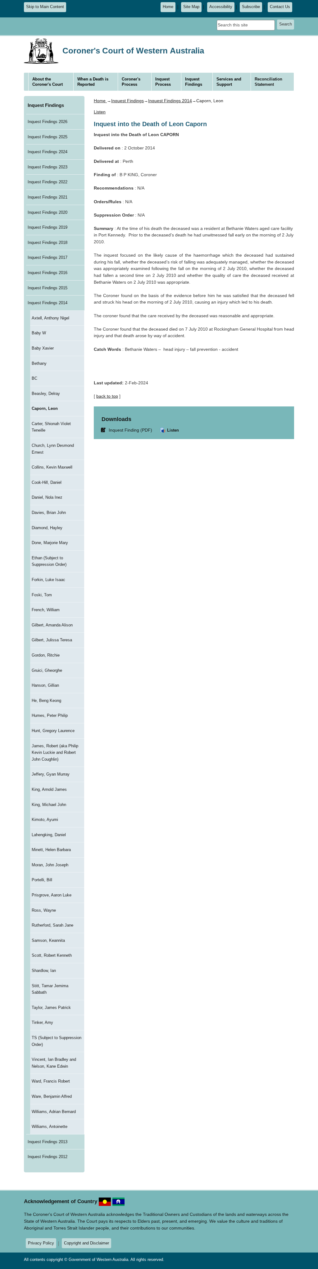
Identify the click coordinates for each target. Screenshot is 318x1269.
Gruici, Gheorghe (47, 670)
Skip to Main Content (45, 7)
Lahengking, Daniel (49, 834)
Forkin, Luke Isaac (48, 579)
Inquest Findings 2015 (47, 288)
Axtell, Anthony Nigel (50, 318)
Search (285, 24)
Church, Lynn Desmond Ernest (53, 449)
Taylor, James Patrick (51, 1007)
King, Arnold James (49, 789)
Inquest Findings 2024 (47, 151)
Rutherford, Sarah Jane (52, 925)
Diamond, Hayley (47, 527)
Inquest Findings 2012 (47, 1156)
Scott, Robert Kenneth (52, 955)
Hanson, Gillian (45, 685)
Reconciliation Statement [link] (268, 82)
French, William (46, 609)
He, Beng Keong (46, 700)
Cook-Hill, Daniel (46, 482)
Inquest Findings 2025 (47, 137)
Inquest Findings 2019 (47, 227)
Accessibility (220, 7)
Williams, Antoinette (49, 1126)
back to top (107, 396)
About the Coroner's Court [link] (47, 82)
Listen (172, 430)
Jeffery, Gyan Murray (51, 774)
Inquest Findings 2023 (47, 167)
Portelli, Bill (42, 879)
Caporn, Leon (45, 408)
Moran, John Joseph (50, 865)
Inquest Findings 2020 (47, 212)
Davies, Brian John (49, 512)
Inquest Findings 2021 (47, 197)
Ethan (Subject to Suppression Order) (49, 561)
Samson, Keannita (48, 940)
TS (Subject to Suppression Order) (56, 1041)
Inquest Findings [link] (193, 82)
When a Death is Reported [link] (92, 82)
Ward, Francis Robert (51, 1081)
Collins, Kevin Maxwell (52, 467)
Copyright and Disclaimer (86, 1243)
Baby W (39, 333)
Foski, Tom (42, 595)
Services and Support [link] (228, 82)
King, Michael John (49, 804)
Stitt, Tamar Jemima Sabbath (50, 989)
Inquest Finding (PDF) (127, 430)
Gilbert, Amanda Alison (52, 625)
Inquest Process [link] (163, 82)
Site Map (191, 7)
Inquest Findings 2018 (47, 242)
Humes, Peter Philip (50, 715)
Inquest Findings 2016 (47, 272)
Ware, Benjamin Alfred (52, 1096)
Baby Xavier (43, 348)
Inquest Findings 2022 (47, 182)
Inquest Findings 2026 (47, 121)
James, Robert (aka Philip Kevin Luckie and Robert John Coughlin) (55, 753)
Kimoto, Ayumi (45, 819)
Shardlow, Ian (44, 970)
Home (168, 7)
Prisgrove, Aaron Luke (51, 895)
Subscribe (251, 7)
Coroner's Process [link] (131, 82)
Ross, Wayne (44, 910)
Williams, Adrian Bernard (54, 1111)
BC (34, 378)
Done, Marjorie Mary (50, 542)
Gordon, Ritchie (46, 655)
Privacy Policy (41, 1243)
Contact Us (280, 7)
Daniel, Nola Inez (47, 497)
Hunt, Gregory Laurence (53, 730)
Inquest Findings (46, 105)
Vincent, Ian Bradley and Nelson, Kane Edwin (54, 1063)
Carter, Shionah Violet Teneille (51, 427)
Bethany (39, 363)
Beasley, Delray (46, 393)
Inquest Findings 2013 (47, 1141)
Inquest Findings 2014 (47, 302)
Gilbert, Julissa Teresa (52, 640)
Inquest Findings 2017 (47, 257)
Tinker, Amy (42, 1022)
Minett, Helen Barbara (51, 849)
